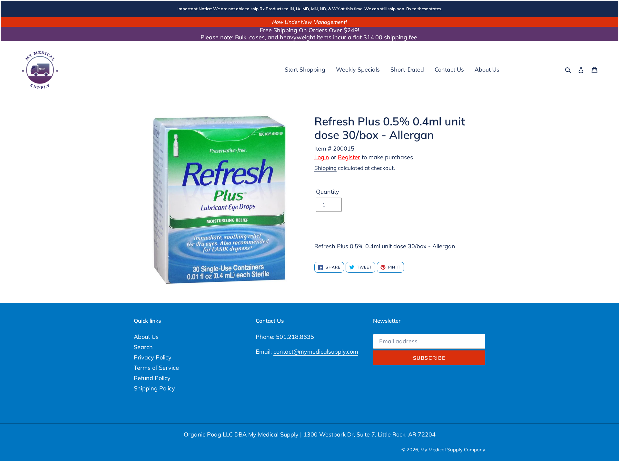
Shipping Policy (154, 388)
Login (321, 157)
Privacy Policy (153, 357)
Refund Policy (152, 378)
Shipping (325, 167)
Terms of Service (156, 367)
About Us (146, 336)
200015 (343, 148)
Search (143, 347)
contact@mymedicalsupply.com (315, 351)
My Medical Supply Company (452, 449)
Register (349, 157)
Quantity (327, 191)
